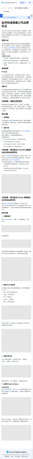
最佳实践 (10, 8)
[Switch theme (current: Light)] (16, 2)
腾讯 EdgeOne (25, 456)
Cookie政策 (17, 456)
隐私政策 (7, 456)
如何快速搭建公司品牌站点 (21, 8)
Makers (4, 8)
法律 (12, 456)
